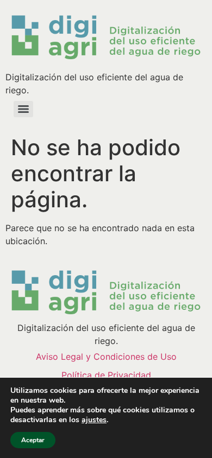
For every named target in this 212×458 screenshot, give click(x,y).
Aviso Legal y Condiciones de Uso (106, 356)
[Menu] (23, 109)
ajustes (94, 420)
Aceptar (33, 440)
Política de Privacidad (106, 375)
